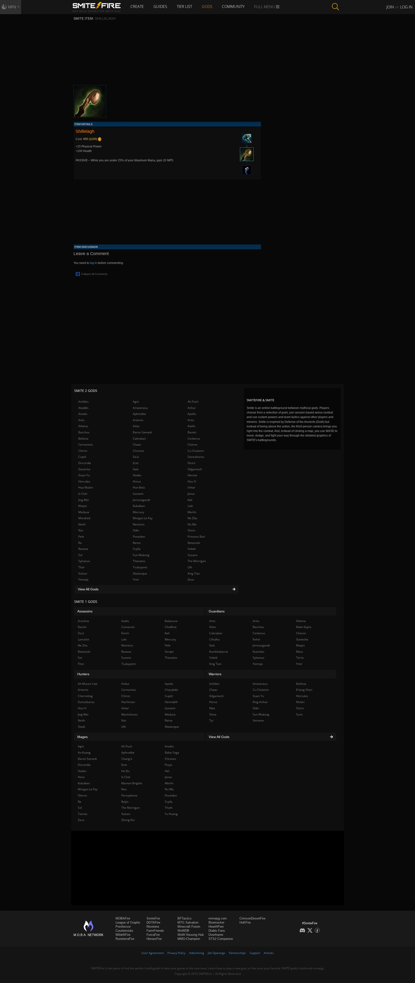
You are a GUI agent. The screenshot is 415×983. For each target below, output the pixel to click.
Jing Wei (83, 500)
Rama (136, 543)
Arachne (83, 621)
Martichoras (129, 714)
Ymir (136, 579)
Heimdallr (171, 702)
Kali (190, 500)
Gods (207, 6)
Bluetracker (216, 922)
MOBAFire (123, 918)
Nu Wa (192, 524)
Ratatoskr (194, 543)
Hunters (83, 674)
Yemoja (83, 579)
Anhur (192, 408)
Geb (135, 469)
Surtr (299, 714)
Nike (212, 708)
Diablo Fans (216, 930)
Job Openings (216, 953)
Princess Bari (196, 537)
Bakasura (171, 621)
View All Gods (88, 589)
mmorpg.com (217, 918)
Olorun (82, 795)
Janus (191, 494)
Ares (81, 420)
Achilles (83, 402)
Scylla (136, 549)
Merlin (192, 512)
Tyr (211, 720)
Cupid (82, 457)
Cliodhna (171, 627)
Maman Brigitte (131, 783)
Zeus (191, 579)
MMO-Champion (188, 939)
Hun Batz (139, 487)
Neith (81, 524)
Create (137, 6)
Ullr (190, 567)
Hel (167, 771)
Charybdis (171, 690)
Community (233, 6)
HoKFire (245, 922)
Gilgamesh (195, 469)
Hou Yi (192, 481)
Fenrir (191, 463)
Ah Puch (193, 402)
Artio (191, 420)
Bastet (192, 432)
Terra (300, 658)
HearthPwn (216, 926)
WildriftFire (123, 934)
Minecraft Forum (188, 926)
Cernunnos (85, 444)
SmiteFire (153, 918)
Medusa (83, 512)
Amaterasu (140, 408)
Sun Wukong (141, 555)
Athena (83, 426)
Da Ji (136, 457)
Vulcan (82, 573)
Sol (80, 555)
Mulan (300, 702)
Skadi (81, 727)
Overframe (215, 934)
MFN (12, 7)
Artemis (138, 420)
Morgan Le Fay (143, 518)
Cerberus (194, 438)
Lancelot (83, 639)
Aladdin (83, 408)
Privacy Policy (176, 953)
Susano (192, 555)
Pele (81, 537)
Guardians (217, 611)
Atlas (136, 426)
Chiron (82, 451)
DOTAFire (153, 922)
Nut (80, 530)
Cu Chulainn (196, 451)
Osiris (191, 530)
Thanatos (139, 561)
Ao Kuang (84, 752)
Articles (269, 953)
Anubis (82, 414)
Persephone (129, 795)
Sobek (192, 549)
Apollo (192, 414)
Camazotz (128, 627)
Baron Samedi (142, 432)
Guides (160, 6)
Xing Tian (194, 573)
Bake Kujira (303, 627)
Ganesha (84, 469)
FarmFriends (155, 930)
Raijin (124, 802)
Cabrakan (139, 438)
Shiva (212, 714)
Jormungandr (141, 500)
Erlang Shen (304, 690)
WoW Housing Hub (190, 934)
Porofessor (123, 926)
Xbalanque (140, 573)
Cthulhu (214, 639)
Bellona (83, 438)
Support (255, 953)
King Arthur (260, 702)
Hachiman (128, 702)
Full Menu (265, 6)
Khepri (82, 506)
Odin (136, 530)
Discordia (84, 463)
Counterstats (124, 930)
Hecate (192, 475)
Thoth (168, 808)
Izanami (138, 494)
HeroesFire (154, 939)
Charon (192, 444)
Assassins (84, 611)
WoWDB (183, 930)
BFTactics (184, 918)
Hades (137, 475)
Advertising (196, 953)
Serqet (169, 652)
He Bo (125, 771)
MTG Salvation (187, 922)
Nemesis (139, 524)
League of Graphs (128, 922)
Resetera (152, 926)
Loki (190, 506)
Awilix (191, 426)
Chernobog (85, 696)
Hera (81, 777)
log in (93, 263)
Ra (80, 543)
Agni (136, 402)
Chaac (137, 444)
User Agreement (152, 953)
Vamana (258, 720)
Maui (299, 652)
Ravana (83, 549)
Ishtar (191, 487)
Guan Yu (84, 475)
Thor (81, 567)
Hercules (84, 481)
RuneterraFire (125, 939)
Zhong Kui (127, 820)
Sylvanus (84, 561)
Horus (137, 481)
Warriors (215, 674)
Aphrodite (139, 414)
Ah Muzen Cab (87, 684)
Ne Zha (192, 518)
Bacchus (84, 432)
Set (80, 658)
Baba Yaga (172, 752)
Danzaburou (196, 457)
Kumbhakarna (218, 652)
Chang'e (126, 759)
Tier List (184, 6)
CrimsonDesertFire (252, 918)
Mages (82, 737)
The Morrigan (197, 561)
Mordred (84, 518)
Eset (136, 463)
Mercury (138, 512)
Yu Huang (171, 814)
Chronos (138, 451)
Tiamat (82, 814)
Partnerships (237, 953)
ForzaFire (153, 934)
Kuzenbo (258, 652)
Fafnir (256, 639)
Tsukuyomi (140, 567)
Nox (124, 789)
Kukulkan (139, 506)
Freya (168, 765)
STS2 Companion (220, 939)
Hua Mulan (85, 487)
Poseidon (139, 537)
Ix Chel (82, 494)
